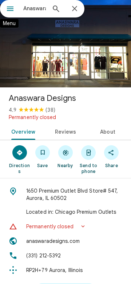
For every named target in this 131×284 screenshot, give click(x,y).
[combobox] (34, 8)
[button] (65, 226)
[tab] (22, 131)
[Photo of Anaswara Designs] (65, 43)
